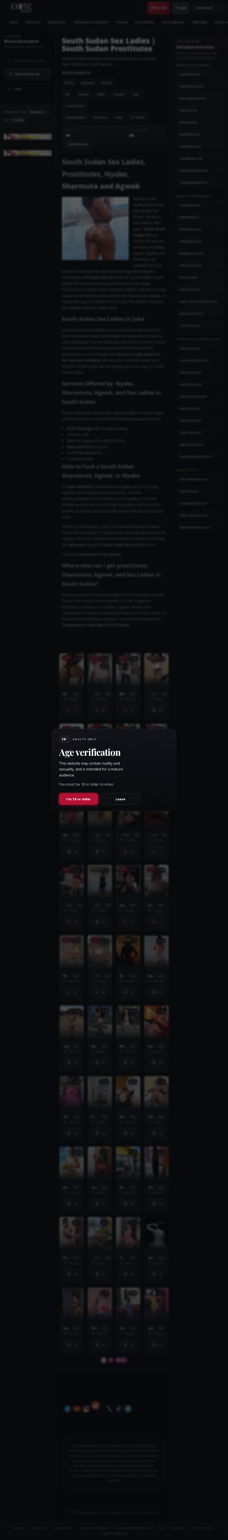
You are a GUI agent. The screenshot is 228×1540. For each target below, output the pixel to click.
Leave (120, 799)
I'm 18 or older (78, 799)
